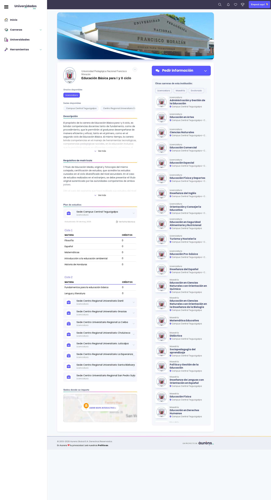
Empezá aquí (258, 4)
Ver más (102, 151)
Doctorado (196, 90)
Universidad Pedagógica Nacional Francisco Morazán (104, 73)
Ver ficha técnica (127, 221)
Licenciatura (71, 95)
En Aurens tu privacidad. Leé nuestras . (83, 445)
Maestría (180, 90)
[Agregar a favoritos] (135, 69)
